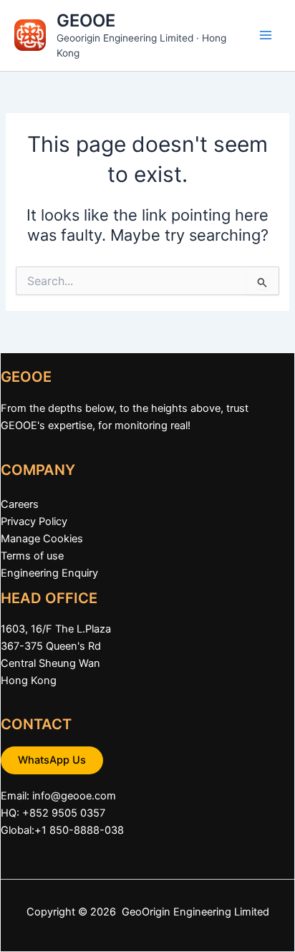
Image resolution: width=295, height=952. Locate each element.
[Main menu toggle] (266, 35)
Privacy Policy (34, 521)
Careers (20, 504)
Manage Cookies (42, 538)
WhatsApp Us (52, 760)
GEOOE (86, 20)
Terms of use (32, 555)
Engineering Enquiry (49, 573)
